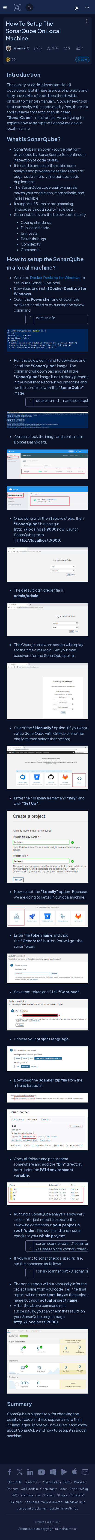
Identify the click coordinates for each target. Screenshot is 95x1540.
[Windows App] (53, 1471)
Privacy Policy (51, 1482)
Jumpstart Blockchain (32, 1508)
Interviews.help (75, 1502)
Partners (12, 1489)
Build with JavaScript (64, 1508)
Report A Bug (79, 1489)
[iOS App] (74, 1471)
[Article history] (36, 48)
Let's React (31, 1502)
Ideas (63, 1489)
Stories (62, 1495)
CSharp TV (76, 1495)
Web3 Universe (51, 1502)
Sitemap (49, 1495)
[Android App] (64, 1471)
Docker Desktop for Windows (55, 277)
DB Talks (15, 1502)
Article (82, 59)
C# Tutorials (29, 1489)
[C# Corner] (18, 7)
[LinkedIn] (30, 1471)
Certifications (31, 1495)
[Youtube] (42, 1471)
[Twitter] (20, 1471)
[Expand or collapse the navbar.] (6, 7)
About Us (15, 1482)
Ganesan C (21, 48)
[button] (87, 6)
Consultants (48, 1489)
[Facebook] (9, 1471)
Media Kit (80, 1482)
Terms (67, 1482)
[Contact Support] (85, 1471)
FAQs (15, 1495)
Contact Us (32, 1482)
